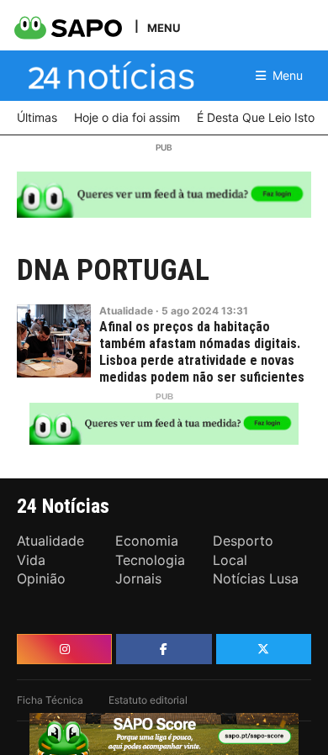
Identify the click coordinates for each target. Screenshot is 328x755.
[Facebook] (163, 649)
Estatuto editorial (148, 700)
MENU (163, 27)
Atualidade (126, 310)
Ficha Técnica (50, 700)
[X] (263, 649)
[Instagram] (64, 649)
